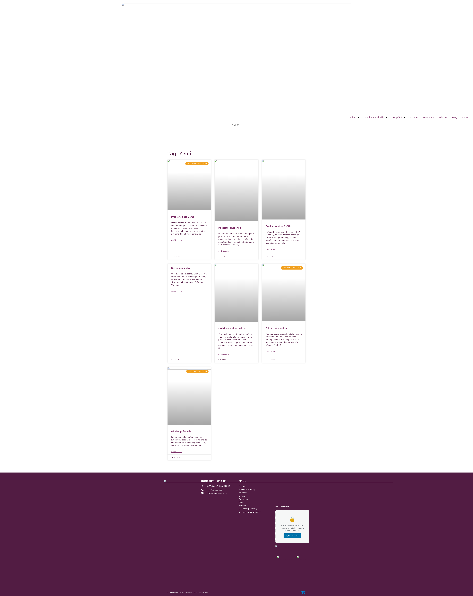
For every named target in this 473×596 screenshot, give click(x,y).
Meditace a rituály (374, 117)
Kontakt (466, 117)
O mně (414, 117)
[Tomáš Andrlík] (303, 592)
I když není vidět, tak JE (232, 328)
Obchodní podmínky (248, 509)
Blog (454, 117)
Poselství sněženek (229, 228)
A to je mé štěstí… (276, 328)
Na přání (397, 117)
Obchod (352, 117)
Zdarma (443, 117)
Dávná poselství (180, 268)
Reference (428, 117)
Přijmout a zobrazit (292, 535)
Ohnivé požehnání (181, 431)
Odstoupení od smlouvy (250, 512)
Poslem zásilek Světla (278, 226)
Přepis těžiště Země (182, 217)
